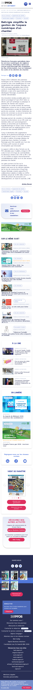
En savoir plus (5, 688)
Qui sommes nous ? (16, 620)
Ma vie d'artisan (6, 15)
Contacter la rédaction (12, 628)
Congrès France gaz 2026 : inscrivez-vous (16, 445)
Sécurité (26, 18)
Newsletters (26, 4)
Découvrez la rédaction (16, 626)
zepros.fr (18, 669)
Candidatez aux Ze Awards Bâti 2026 (16, 644)
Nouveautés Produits (19, 327)
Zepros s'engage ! (16, 634)
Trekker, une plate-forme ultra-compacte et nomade (16, 334)
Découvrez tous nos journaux (16, 507)
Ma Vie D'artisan (11, 10)
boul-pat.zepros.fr (18, 667)
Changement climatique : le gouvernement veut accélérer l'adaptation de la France (22, 382)
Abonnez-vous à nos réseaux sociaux (16, 636)
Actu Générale (17, 258)
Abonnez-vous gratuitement (16, 502)
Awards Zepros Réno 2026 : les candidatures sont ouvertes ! (13, 266)
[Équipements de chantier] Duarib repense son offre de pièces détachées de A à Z (16, 321)
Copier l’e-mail (25, 628)
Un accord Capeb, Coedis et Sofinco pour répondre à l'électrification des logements (22, 352)
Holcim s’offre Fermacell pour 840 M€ (22, 372)
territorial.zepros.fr (18, 662)
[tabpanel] (16, 485)
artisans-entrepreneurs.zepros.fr (18, 664)
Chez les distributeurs (20, 271)
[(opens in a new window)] (19, 75)
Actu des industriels (19, 244)
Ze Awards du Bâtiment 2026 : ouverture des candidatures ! (13, 417)
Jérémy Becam (26, 35)
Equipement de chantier (18, 15)
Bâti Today (16, 540)
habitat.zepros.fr (17, 660)
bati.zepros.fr (18, 650)
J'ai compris (26, 688)
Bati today (16, 639)
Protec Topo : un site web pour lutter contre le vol (15, 307)
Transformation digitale (8, 18)
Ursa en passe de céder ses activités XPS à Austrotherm (22, 362)
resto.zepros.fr (18, 657)
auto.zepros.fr (17, 655)
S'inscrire (25, 211)
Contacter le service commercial (12, 631)
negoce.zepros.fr (17, 653)
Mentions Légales (9, 675)
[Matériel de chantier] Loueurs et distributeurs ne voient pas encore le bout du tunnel (15, 293)
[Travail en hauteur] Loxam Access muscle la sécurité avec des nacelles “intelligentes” (16, 279)
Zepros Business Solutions (16, 530)
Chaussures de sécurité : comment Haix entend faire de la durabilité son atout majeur (15, 252)
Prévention (19, 18)
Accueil (3, 10)
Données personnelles (10, 677)
